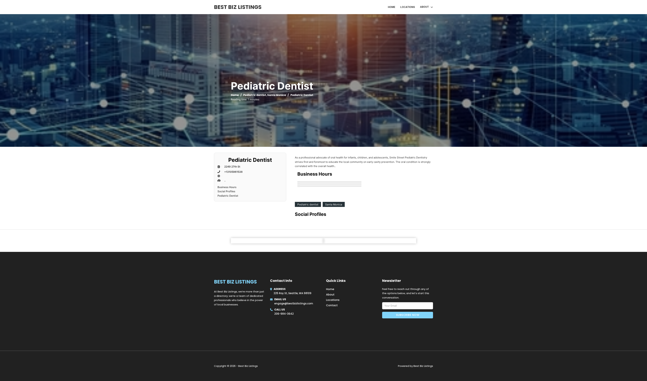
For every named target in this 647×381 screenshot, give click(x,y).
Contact (332, 305)
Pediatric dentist (254, 95)
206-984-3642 (284, 314)
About (330, 294)
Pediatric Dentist (228, 195)
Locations (407, 7)
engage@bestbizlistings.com (293, 303)
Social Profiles (226, 191)
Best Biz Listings (237, 7)
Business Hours (227, 187)
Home (391, 7)
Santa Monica (276, 95)
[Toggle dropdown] (431, 7)
